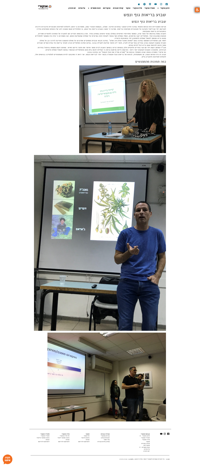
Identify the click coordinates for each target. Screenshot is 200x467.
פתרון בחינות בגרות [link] (104, 441)
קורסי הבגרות (118, 8)
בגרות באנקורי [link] (105, 436)
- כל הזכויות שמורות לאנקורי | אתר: (156, 459)
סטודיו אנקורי (149, 8)
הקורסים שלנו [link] (105, 438)
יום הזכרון (72, 8)
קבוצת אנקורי (145, 434)
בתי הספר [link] (107, 439)
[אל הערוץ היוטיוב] (155, 4)
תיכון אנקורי (164, 8)
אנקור (128, 8)
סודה (141, 459)
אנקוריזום (107, 8)
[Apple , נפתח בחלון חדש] (139, 4)
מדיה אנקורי (137, 8)
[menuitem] (100, 436)
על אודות (81, 8)
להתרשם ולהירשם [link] (84, 441)
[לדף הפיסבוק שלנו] (166, 4)
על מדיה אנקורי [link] (64, 436)
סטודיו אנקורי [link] (45, 436)
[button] (197, 10)
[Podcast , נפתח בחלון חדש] (150, 4)
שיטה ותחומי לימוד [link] (63, 438)
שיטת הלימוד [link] (85, 438)
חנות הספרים (96, 8)
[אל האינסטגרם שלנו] (161, 4)
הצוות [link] (88, 439)
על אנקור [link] (87, 436)
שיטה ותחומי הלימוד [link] (43, 438)
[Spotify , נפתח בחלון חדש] (144, 4)
